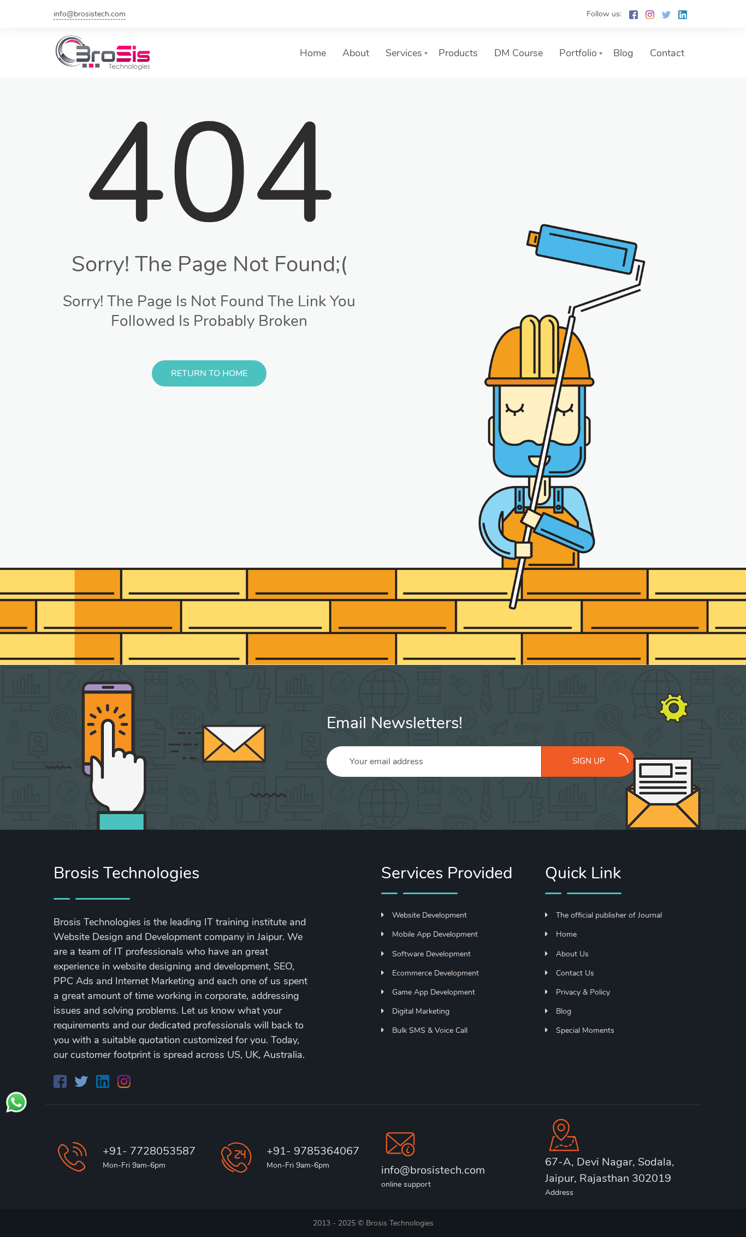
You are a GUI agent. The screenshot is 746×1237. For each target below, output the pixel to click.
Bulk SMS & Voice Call (429, 1030)
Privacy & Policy (583, 992)
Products (458, 53)
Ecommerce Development (435, 973)
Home (313, 53)
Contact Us (575, 973)
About (355, 53)
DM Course (518, 53)
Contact (667, 53)
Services (404, 53)
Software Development (431, 954)
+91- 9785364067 (313, 1151)
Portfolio (578, 53)
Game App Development (433, 992)
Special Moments (585, 1030)
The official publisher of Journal (609, 915)
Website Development (429, 915)
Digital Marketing (420, 1011)
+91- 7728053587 (149, 1151)
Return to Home (209, 373)
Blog (623, 53)
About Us (572, 954)
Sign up (588, 761)
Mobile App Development (435, 934)
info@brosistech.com (90, 14)
